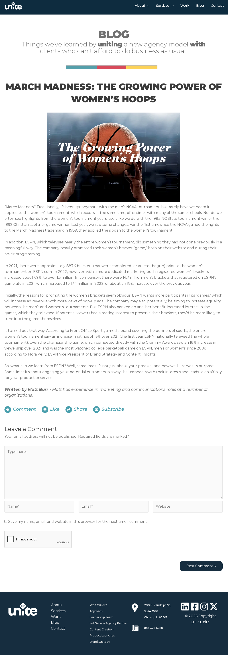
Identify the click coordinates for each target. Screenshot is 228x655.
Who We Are (98, 605)
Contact (217, 5)
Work (184, 5)
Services (162, 5)
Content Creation (102, 629)
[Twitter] (213, 606)
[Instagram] (204, 606)
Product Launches (102, 635)
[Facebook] (194, 606)
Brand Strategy (100, 641)
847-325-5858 (153, 628)
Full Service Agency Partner (109, 623)
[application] (147, 5)
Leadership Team (101, 617)
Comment (24, 409)
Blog (200, 5)
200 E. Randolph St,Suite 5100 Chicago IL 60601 (157, 611)
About (140, 5)
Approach (96, 611)
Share (80, 409)
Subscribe (113, 409)
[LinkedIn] (185, 606)
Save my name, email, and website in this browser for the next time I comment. (78, 521)
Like (55, 409)
